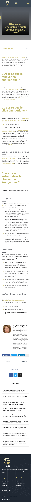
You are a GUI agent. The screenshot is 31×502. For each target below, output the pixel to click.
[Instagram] (9, 499)
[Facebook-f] (2, 499)
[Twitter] (5, 499)
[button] (16, 3)
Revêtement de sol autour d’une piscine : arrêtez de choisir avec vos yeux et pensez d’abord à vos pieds (14, 443)
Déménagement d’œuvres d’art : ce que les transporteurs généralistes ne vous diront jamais (15, 435)
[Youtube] (7, 499)
